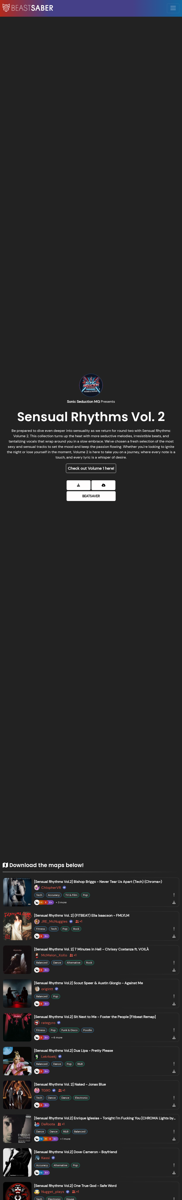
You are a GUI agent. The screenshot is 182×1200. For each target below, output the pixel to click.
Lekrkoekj (48, 1056)
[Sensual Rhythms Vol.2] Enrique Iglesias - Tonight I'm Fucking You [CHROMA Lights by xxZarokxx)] (105, 1118)
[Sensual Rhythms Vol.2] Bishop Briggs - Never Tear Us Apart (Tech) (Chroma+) (98, 881)
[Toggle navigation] (173, 8)
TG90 (45, 1090)
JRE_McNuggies (54, 921)
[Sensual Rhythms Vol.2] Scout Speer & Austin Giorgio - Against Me (88, 983)
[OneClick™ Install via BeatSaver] (103, 485)
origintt (47, 989)
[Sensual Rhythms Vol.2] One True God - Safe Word (75, 1185)
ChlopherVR (51, 887)
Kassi (45, 1158)
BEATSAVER (91, 496)
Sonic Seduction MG (83, 401)
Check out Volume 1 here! (91, 468)
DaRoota (48, 1124)
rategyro (48, 1022)
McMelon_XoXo (54, 955)
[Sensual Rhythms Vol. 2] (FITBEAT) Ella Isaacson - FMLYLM (81, 915)
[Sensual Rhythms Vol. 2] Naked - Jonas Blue (70, 1084)
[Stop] (17, 892)
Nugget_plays (52, 1191)
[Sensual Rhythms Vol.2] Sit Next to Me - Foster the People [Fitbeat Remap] (95, 1016)
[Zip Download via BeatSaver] (79, 485)
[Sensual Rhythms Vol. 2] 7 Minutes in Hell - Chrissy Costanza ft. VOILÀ (91, 949)
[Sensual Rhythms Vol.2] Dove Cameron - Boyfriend (75, 1152)
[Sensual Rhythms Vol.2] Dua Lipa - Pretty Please (73, 1050)
